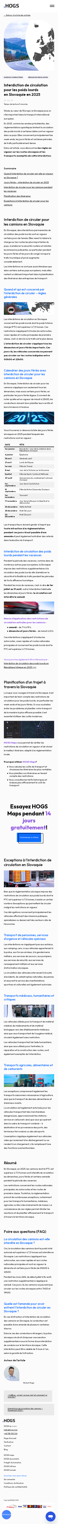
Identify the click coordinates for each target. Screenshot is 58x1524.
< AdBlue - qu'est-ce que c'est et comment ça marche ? (27, 1396)
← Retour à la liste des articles (17, 15)
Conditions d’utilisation (14, 1483)
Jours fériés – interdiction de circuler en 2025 (26, 182)
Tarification (8, 1442)
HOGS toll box (10, 1466)
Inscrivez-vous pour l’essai (15, 1475)
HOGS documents (11, 1459)
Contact (7, 1446)
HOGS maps (9, 1455)
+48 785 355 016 (10, 1433)
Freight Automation (12, 1462)
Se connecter (9, 1479)
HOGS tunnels (10, 1470)
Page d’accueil (10, 1438)
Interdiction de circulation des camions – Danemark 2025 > (25, 1409)
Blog (6, 1449)
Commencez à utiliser (29, 837)
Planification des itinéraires (17, 196)
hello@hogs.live (10, 1430)
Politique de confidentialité (15, 1487)
